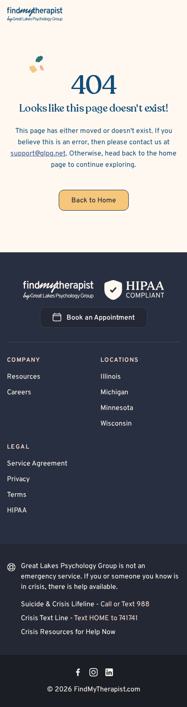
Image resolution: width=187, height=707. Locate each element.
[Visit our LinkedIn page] (109, 672)
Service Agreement (37, 463)
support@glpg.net (38, 153)
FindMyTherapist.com (107, 689)
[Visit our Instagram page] (93, 672)
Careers (19, 392)
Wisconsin (116, 424)
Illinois (110, 377)
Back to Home (93, 200)
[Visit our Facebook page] (78, 672)
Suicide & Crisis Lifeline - (85, 604)
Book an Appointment (107, 320)
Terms (17, 495)
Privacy (18, 479)
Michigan (114, 392)
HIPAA (17, 510)
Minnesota (116, 408)
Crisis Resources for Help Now (68, 632)
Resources (23, 377)
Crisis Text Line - (79, 618)
